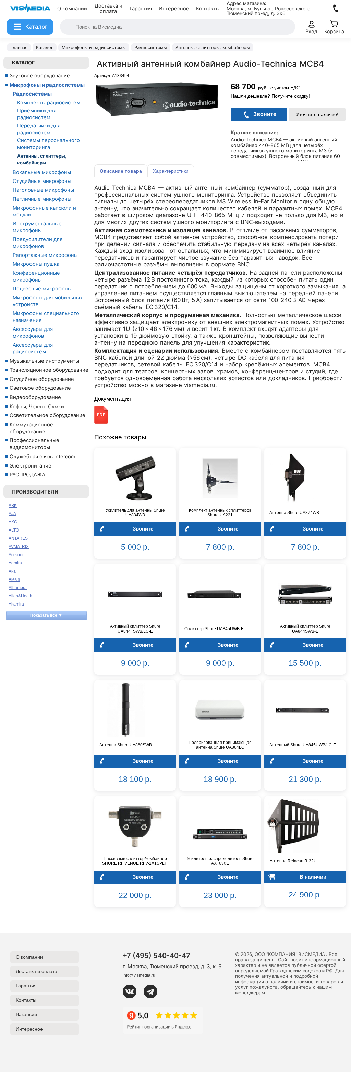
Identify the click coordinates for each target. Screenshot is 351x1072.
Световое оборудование (40, 388)
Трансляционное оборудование (49, 370)
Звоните (143, 529)
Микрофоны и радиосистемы (47, 85)
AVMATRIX (19, 546)
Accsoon (17, 554)
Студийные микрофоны (42, 181)
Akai (13, 571)
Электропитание (30, 466)
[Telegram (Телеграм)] (153, 991)
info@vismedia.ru (139, 975)
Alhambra (18, 587)
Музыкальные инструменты (44, 361)
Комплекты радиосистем (48, 103)
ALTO (14, 530)
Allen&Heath (20, 596)
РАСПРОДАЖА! (28, 475)
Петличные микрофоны (42, 199)
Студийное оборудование (42, 379)
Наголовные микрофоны (43, 190)
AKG (13, 522)
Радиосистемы (32, 94)
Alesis (14, 579)
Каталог (23, 62)
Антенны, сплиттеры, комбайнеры (41, 159)
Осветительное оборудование (47, 415)
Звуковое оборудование (40, 76)
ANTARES (18, 538)
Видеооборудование (35, 397)
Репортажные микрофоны (45, 255)
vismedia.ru (199, 385)
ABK (13, 505)
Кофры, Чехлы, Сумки (37, 406)
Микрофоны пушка (36, 264)
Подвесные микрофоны (42, 289)
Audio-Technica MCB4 (124, 187)
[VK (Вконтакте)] (132, 991)
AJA (12, 513)
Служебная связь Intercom (42, 456)
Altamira (16, 604)
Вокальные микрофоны (42, 172)
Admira (15, 563)
